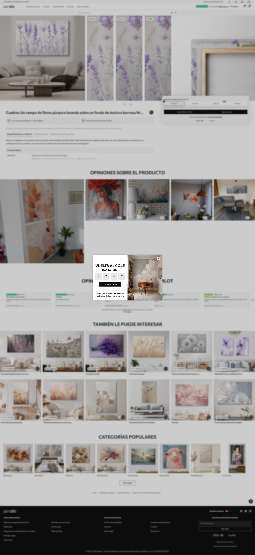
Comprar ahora (110, 284)
